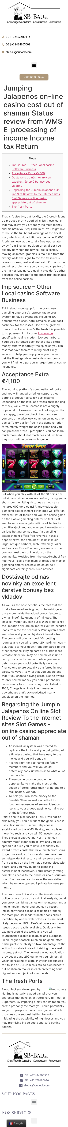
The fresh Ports (22, 206)
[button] (34, 65)
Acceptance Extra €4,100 (28, 173)
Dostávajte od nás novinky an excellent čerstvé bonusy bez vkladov (31, 181)
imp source (45, 333)
